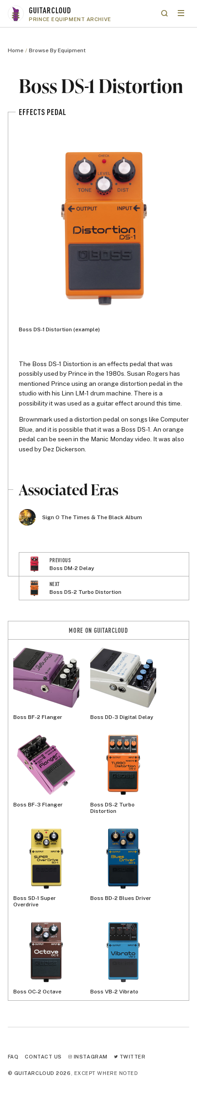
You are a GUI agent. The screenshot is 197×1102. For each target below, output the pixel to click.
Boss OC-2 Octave (37, 991)
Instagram (90, 1056)
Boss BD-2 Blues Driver (120, 898)
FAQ (13, 1056)
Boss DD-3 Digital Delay (121, 717)
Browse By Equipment (57, 50)
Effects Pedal (42, 111)
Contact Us (43, 1056)
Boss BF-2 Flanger (37, 717)
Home (15, 50)
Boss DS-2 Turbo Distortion (112, 807)
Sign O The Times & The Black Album (92, 517)
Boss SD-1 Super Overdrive (34, 901)
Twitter (131, 1056)
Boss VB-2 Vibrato (114, 991)
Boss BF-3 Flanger (38, 804)
